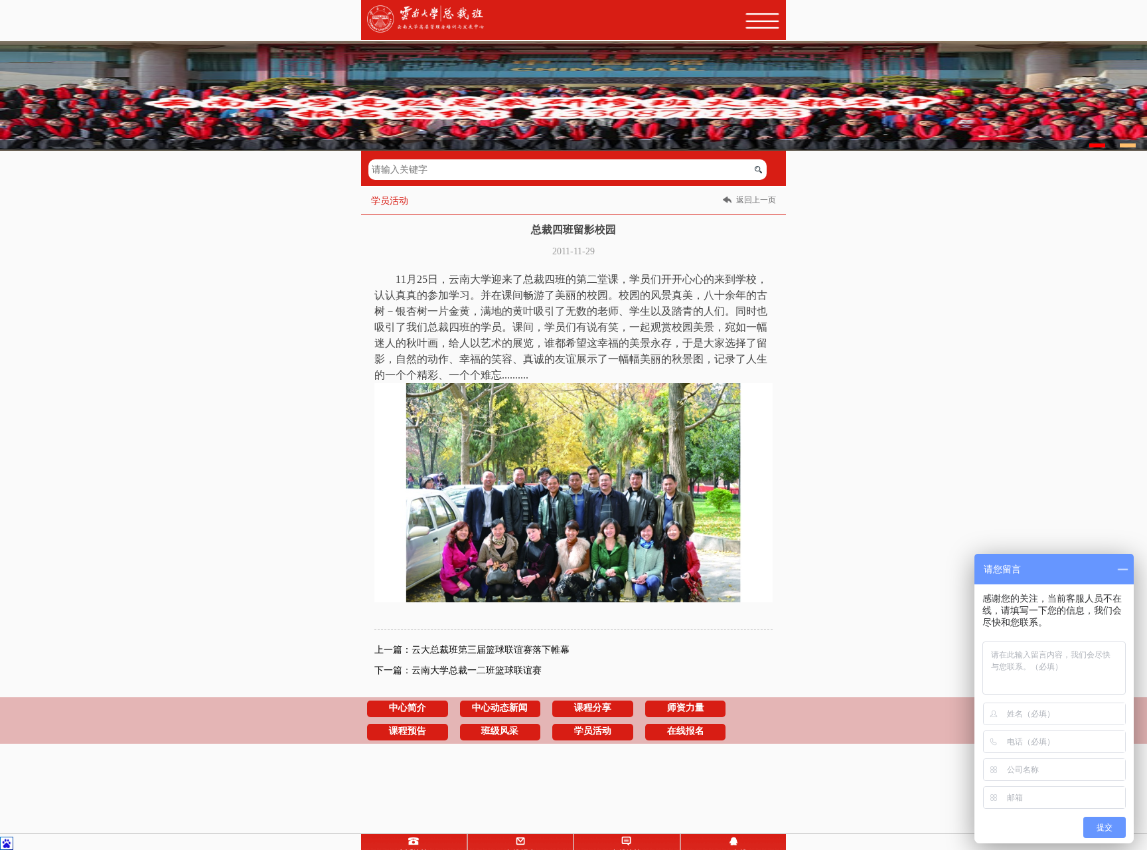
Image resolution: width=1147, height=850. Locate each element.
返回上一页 (756, 200)
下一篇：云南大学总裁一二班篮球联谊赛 (458, 670)
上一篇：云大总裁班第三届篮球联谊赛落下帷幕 (472, 650)
